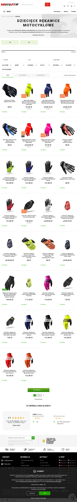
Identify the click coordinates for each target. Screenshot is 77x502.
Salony (66, 11)
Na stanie (5, 65)
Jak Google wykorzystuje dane (53, 481)
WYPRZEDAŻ (38, 399)
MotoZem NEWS (44, 462)
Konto (72, 2)
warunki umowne (21, 441)
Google (31, 475)
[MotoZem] (9, 4)
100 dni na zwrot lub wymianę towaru (51, 441)
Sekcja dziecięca (10, 16)
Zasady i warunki (25, 465)
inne (43, 395)
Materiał (56, 65)
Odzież (3, 16)
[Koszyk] (72, 6)
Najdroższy (41, 75)
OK (44, 493)
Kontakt (73, 11)
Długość (68, 65)
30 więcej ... (38, 390)
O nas (22, 462)
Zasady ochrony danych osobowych (29, 481)
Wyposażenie (6, 69)
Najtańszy (23, 75)
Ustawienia (32, 493)
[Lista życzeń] (67, 6)
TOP (7, 75)
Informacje (57, 11)
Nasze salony (7, 464)
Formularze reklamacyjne (27, 460)
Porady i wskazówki (45, 465)
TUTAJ (44, 489)
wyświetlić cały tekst (38, 35)
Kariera (42, 460)
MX (10, 42)
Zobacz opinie (16, 425)
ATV (29, 42)
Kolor (42, 65)
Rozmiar (30, 65)
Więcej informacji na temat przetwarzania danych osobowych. (19, 444)
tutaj (45, 498)
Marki (17, 65)
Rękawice (17, 16)
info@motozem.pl (8, 460)
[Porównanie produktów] (64, 6)
